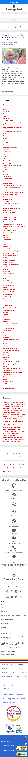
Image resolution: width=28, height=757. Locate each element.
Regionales (6, 319)
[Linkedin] (12, 597)
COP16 (5, 169)
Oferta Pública (7, 294)
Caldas (5, 140)
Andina (5, 109)
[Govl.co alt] (14, 2)
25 (7, 467)
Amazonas (6, 105)
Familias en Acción (9, 215)
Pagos (5, 429)
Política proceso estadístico (8, 685)
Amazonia (6, 107)
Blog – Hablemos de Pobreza (12, 131)
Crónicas (6, 174)
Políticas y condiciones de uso (9, 683)
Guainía (5, 235)
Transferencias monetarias (9, 435)
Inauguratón (7, 246)
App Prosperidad (8, 114)
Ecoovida (6, 197)
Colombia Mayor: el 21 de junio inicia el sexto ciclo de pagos (13, 37)
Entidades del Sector (8, 750)
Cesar (5, 156)
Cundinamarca (7, 176)
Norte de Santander (9, 289)
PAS (4, 303)
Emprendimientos (18, 410)
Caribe (5, 145)
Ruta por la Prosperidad (10, 339)
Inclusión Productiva (9, 248)
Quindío (5, 314)
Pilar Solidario (7, 305)
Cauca (5, 154)
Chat (14, 507)
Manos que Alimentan (10, 276)
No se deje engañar (12, 427)
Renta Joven (7, 330)
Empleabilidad (7, 199)
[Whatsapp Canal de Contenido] (14, 495)
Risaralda (6, 337)
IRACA (5, 258)
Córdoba (5, 172)
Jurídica (5, 267)
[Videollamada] (14, 530)
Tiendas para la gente (10, 364)
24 (4, 467)
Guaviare (6, 237)
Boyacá (5, 138)
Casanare (6, 149)
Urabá (5, 379)
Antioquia (6, 111)
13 (13, 461)
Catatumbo (6, 151)
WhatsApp (14, 498)
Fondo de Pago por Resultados (12, 224)
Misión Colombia (8, 283)
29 (20, 467)
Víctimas (5, 441)
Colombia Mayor (9, 91)
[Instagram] (12, 591)
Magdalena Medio (8, 273)
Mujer (11, 424)
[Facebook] (7, 591)
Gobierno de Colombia (9, 745)
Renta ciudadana (8, 328)
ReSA (4, 335)
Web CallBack (14, 524)
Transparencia (7, 376)
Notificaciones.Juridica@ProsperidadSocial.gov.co (10, 647)
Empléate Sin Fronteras (10, 203)
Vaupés (5, 383)
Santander (6, 346)
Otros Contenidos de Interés (10, 754)
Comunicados (7, 163)
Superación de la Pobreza (11, 361)
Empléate (6, 201)
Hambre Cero (7, 239)
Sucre (5, 359)
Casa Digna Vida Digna (10, 147)
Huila (4, 244)
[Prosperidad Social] (14, 8)
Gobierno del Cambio (9, 233)
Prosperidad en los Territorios (12, 308)
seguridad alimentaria (10, 348)
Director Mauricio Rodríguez (12, 187)
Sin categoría (7, 355)
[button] (14, 19)
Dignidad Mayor (8, 183)
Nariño (5, 287)
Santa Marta (12, 431)
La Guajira (6, 269)
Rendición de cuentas (10, 323)
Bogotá (5, 133)
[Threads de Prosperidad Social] (21, 597)
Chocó (5, 158)
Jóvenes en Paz (8, 262)
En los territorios (8, 210)
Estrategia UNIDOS (9, 212)
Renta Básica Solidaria (10, 326)
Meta (4, 278)
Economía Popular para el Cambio (13, 192)
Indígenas (12, 414)
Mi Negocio (6, 280)
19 (10, 464)
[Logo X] (16, 591)
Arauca (5, 116)
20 (13, 464)
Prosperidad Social (9, 310)
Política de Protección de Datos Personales (11, 668)
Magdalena (6, 271)
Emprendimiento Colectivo (11, 208)
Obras (18, 427)
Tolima (5, 366)
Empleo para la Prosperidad (11, 206)
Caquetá (5, 142)
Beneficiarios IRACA (19, 697)
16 (23, 461)
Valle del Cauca (8, 381)
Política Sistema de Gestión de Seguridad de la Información (14, 676)
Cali (12, 404)
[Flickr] (16, 597)
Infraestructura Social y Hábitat (13, 251)
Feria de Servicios (8, 222)
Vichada (5, 386)
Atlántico (6, 118)
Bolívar (5, 136)
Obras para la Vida (8, 292)
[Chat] (14, 504)
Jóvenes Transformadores (11, 264)
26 (10, 467)
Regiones (6, 321)
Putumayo (6, 312)
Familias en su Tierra (9, 217)
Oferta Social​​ (7, 296)
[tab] (14, 745)
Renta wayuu (7, 333)
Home (5, 242)
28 (16, 467)
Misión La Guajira (8, 285)
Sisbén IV (6, 357)
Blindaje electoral (8, 120)
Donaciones (6, 190)
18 (7, 464)
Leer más (15, 87)
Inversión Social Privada (10, 255)
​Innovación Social (8, 253)
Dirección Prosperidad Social (12, 185)
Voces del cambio (8, 388)
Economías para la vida (10, 194)
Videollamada (14, 533)
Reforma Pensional (9, 317)
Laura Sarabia (6, 418)
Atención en (14, 541)
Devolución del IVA (9, 178)
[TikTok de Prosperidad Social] (21, 591)
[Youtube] (7, 597)
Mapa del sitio (6, 688)
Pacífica (5, 301)
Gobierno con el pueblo (10, 230)
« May (4, 471)
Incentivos (13, 412)
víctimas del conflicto (14, 441)
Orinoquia (6, 298)
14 (16, 461)
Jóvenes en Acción (9, 260)
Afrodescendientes (6, 402)
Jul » (9, 471)
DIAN (4, 181)
